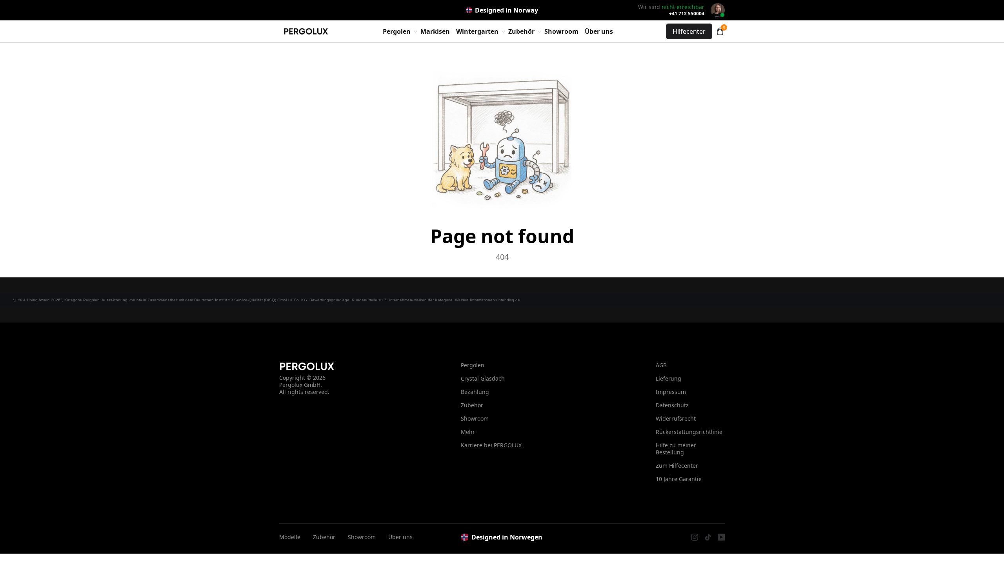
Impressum (671, 392)
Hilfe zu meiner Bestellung (676, 448)
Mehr (468, 432)
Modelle (289, 537)
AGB (661, 365)
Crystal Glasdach (483, 378)
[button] (720, 31)
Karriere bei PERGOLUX (491, 445)
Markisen (435, 31)
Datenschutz (672, 405)
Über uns (599, 31)
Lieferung (668, 378)
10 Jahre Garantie (679, 479)
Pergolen (472, 365)
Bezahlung (475, 392)
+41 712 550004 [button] (686, 14)
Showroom (561, 31)
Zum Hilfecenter (677, 465)
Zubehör (472, 405)
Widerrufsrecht (676, 418)
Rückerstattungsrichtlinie (689, 432)
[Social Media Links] (694, 537)
